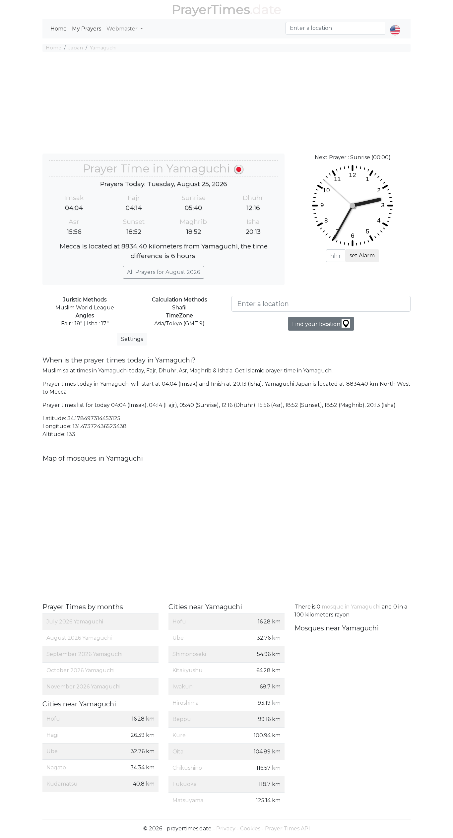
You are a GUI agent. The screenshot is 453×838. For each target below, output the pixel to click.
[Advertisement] (226, 103)
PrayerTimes (211, 9)
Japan (75, 48)
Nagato (56, 767)
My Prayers (86, 29)
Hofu (53, 719)
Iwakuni (183, 686)
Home (58, 29)
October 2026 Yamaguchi (80, 670)
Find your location (317, 324)
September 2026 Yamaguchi (84, 654)
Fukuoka (184, 784)
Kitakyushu (187, 670)
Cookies (250, 828)
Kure (179, 735)
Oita (177, 751)
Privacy (225, 828)
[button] (395, 24)
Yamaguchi (103, 48)
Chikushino (187, 768)
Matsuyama (187, 800)
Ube (52, 751)
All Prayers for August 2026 (163, 272)
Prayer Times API (287, 828)
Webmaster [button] (122, 29)
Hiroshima (185, 703)
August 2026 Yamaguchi (79, 638)
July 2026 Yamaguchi (74, 621)
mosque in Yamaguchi (351, 607)
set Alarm (362, 255)
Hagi (52, 735)
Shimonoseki (189, 654)
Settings (132, 339)
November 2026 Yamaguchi (83, 686)
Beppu (181, 719)
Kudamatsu (62, 784)
